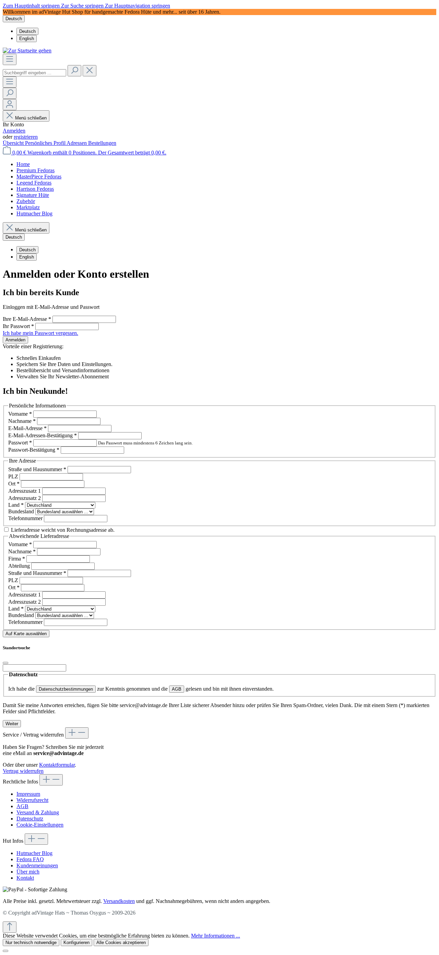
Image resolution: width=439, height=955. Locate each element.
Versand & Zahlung (37, 812)
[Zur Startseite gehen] (27, 50)
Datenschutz (29, 818)
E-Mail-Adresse (27, 428)
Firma (16, 559)
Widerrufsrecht (32, 800)
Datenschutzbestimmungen (66, 689)
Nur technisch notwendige (31, 942)
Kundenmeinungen (37, 865)
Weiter (11, 723)
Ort (14, 484)
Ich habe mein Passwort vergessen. (40, 333)
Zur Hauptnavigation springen (137, 6)
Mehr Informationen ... (215, 936)
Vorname (20, 414)
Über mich (27, 872)
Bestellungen (102, 143)
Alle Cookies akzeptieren (121, 942)
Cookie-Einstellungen (39, 825)
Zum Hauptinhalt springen (32, 6)
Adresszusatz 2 (25, 498)
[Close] (5, 663)
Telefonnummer (26, 518)
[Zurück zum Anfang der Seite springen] (9, 927)
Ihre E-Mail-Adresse (27, 319)
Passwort (20, 442)
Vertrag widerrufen (23, 771)
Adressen (77, 143)
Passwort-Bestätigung (33, 450)
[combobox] (34, 72)
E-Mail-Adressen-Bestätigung (42, 435)
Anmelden (14, 131)
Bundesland (21, 511)
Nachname (22, 421)
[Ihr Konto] (9, 104)
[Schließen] (5, 951)
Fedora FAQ (30, 859)
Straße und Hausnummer (37, 469)
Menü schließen (31, 118)
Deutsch (27, 31)
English (26, 38)
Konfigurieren (76, 942)
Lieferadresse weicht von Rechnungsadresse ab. (63, 530)
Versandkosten (119, 901)
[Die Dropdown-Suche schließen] (89, 70)
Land (16, 505)
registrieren (26, 137)
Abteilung (19, 566)
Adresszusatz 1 (25, 491)
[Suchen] (74, 70)
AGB (176, 689)
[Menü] (9, 59)
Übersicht (14, 143)
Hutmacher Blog (34, 853)
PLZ (14, 476)
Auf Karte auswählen (26, 633)
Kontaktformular (57, 765)
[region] (219, 12)
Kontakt (25, 878)
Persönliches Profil (46, 143)
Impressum (28, 794)
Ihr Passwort (18, 326)
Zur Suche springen (83, 6)
